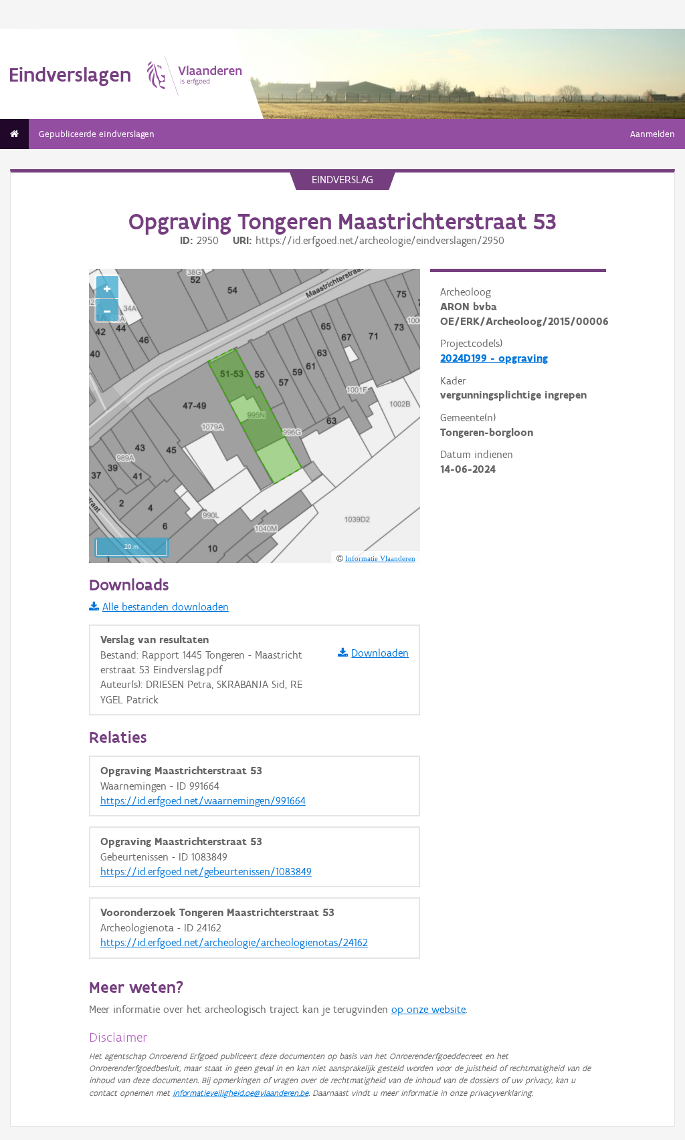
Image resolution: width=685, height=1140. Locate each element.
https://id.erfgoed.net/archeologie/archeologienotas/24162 (234, 942)
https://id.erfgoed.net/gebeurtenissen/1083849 (206, 871)
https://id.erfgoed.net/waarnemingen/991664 (203, 800)
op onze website (428, 1009)
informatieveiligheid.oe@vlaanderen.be (240, 1093)
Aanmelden (652, 134)
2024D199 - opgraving (494, 358)
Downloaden (380, 653)
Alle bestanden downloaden (165, 606)
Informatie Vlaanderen (380, 558)
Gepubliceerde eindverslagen (97, 134)
